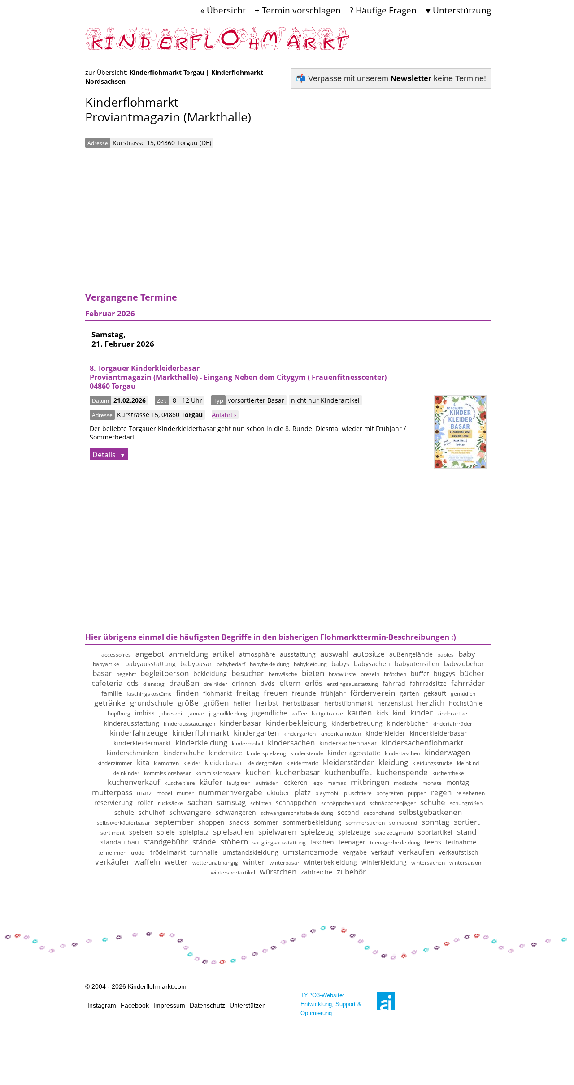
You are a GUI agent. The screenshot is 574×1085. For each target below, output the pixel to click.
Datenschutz (207, 1005)
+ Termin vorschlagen (298, 10)
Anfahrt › (224, 414)
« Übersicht (223, 10)
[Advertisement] (288, 229)
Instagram (101, 1005)
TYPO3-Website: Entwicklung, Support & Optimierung (330, 1004)
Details (104, 455)
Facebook (135, 1005)
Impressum (169, 1005)
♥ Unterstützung (458, 10)
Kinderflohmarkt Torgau (168, 72)
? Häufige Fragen (383, 10)
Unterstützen (248, 1005)
